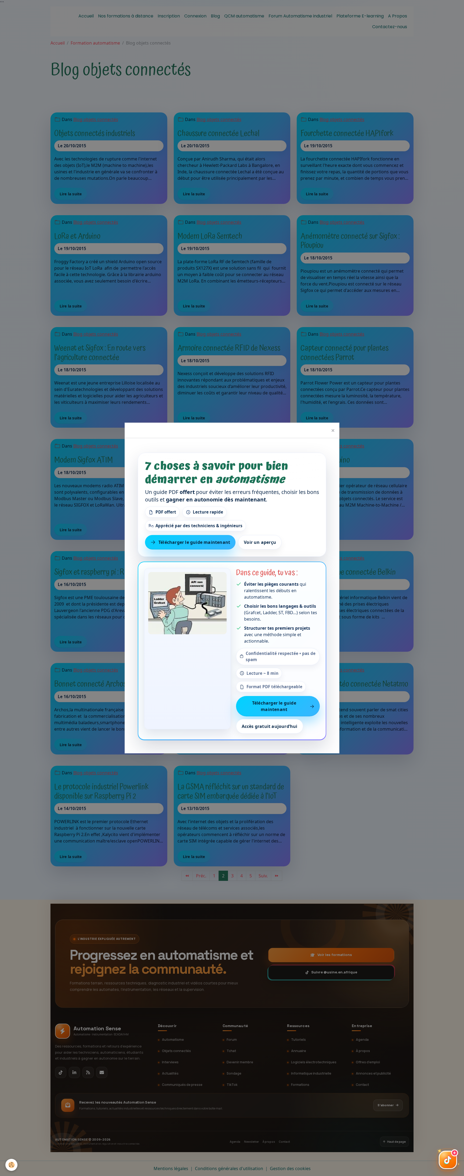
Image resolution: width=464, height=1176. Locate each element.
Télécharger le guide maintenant (194, 542)
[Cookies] (11, 1165)
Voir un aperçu (260, 542)
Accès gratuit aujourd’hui (270, 727)
